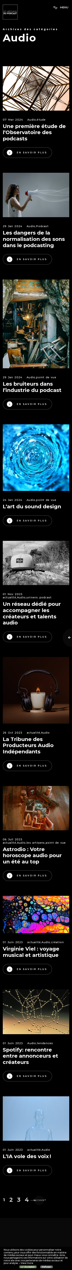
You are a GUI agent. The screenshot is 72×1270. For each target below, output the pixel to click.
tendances (45, 1043)
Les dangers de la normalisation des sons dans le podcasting (34, 239)
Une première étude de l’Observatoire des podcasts (34, 132)
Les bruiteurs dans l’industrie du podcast (33, 387)
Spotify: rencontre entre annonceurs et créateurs (30, 1056)
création (57, 942)
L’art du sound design (32, 506)
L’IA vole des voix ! (27, 1156)
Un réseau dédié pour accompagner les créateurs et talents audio (32, 613)
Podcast (42, 226)
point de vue (46, 377)
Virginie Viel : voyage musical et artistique (31, 952)
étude (41, 119)
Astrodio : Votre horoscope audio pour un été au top (32, 855)
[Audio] (36, 88)
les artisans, (36, 842)
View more (27, 1263)
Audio (45, 732)
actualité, (10, 597)
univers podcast (39, 597)
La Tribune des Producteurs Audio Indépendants (28, 745)
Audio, (32, 119)
